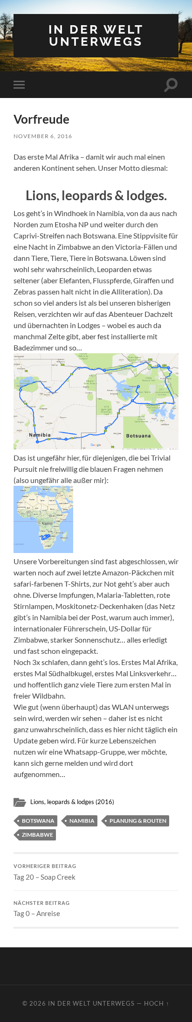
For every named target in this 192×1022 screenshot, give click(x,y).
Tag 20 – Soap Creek (45, 872)
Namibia (82, 820)
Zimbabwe (37, 834)
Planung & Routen (138, 820)
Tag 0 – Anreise (42, 909)
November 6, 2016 (43, 136)
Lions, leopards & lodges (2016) (72, 801)
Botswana (38, 820)
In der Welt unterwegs (96, 35)
